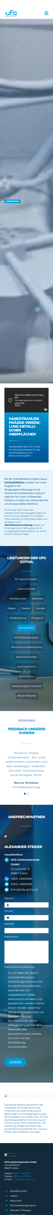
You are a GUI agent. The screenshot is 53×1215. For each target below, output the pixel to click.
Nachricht (11, 936)
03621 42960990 (22, 1176)
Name (9, 898)
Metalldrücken (18, 1191)
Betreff (9, 923)
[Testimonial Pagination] (25, 794)
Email (9, 911)
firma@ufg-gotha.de (23, 1179)
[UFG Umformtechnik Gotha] (11, 13)
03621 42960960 (22, 1173)
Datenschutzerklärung (19, 967)
